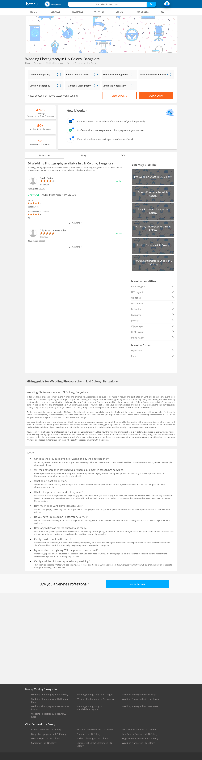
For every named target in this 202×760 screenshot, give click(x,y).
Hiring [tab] (83, 155)
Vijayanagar (137, 326)
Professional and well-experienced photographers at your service (110, 130)
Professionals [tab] (44, 155)
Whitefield (136, 297)
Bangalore (55, 4)
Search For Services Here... (108, 4)
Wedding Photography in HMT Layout (141, 698)
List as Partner (137, 583)
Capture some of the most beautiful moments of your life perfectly (111, 121)
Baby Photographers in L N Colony (48, 733)
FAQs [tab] (123, 155)
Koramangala (138, 286)
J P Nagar (135, 320)
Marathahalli (137, 303)
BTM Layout (137, 331)
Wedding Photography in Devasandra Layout (50, 708)
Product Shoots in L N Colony (46, 729)
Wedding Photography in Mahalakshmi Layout (89, 708)
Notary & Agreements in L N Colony (95, 729)
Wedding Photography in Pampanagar (96, 698)
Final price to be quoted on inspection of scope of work (105, 139)
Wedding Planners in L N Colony (138, 742)
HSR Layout (137, 292)
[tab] (33, 12)
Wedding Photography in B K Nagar (95, 694)
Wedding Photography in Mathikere (140, 706)
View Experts (119, 95)
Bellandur (136, 309)
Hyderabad (136, 350)
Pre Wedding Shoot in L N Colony (139, 729)
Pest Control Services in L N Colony (139, 733)
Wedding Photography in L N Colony (49, 694)
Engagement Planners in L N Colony (140, 738)
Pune (133, 356)
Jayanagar (136, 314)
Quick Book (156, 95)
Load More (75, 223)
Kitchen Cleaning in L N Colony (92, 738)
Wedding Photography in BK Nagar (139, 694)
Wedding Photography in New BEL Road (48, 715)
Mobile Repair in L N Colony (45, 738)
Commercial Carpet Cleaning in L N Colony (94, 744)
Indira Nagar (137, 337)
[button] (56, 4)
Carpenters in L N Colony (43, 742)
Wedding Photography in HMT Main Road (49, 700)
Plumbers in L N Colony (89, 733)
